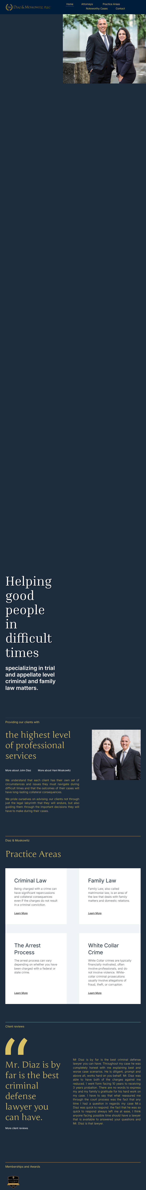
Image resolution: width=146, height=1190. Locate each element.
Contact (120, 8)
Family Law (102, 880)
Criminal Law (30, 880)
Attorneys (87, 4)
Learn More (21, 913)
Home (69, 4)
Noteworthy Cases (97, 8)
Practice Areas (111, 4)
